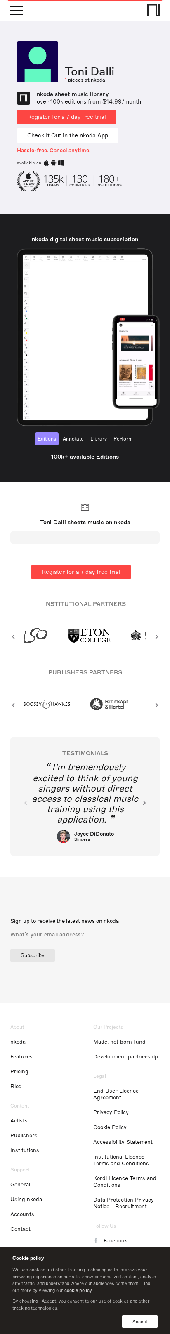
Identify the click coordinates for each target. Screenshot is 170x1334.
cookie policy (78, 1290)
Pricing (19, 1071)
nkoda (18, 1042)
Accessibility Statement (123, 1142)
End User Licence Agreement (116, 1094)
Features (21, 1057)
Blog (16, 1086)
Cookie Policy (110, 1127)
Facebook (115, 1240)
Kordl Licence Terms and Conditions (124, 1181)
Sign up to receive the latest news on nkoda (64, 921)
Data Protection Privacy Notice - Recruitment (123, 1203)
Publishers (24, 1135)
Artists (19, 1120)
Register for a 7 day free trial (66, 116)
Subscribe (33, 955)
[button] (13, 636)
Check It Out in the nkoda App (67, 135)
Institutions (24, 1150)
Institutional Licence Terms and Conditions (121, 1160)
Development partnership (125, 1057)
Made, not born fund (119, 1042)
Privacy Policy (111, 1112)
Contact (20, 1229)
